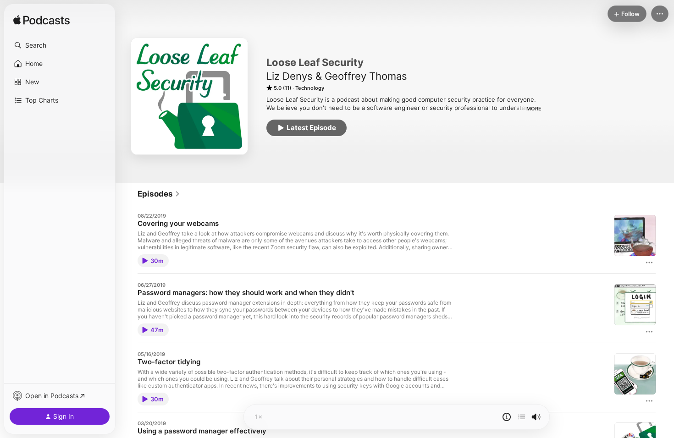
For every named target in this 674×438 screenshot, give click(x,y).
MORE (533, 108)
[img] (41, 20)
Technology (309, 88)
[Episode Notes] (506, 417)
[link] (159, 194)
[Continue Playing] (521, 417)
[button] (59, 45)
